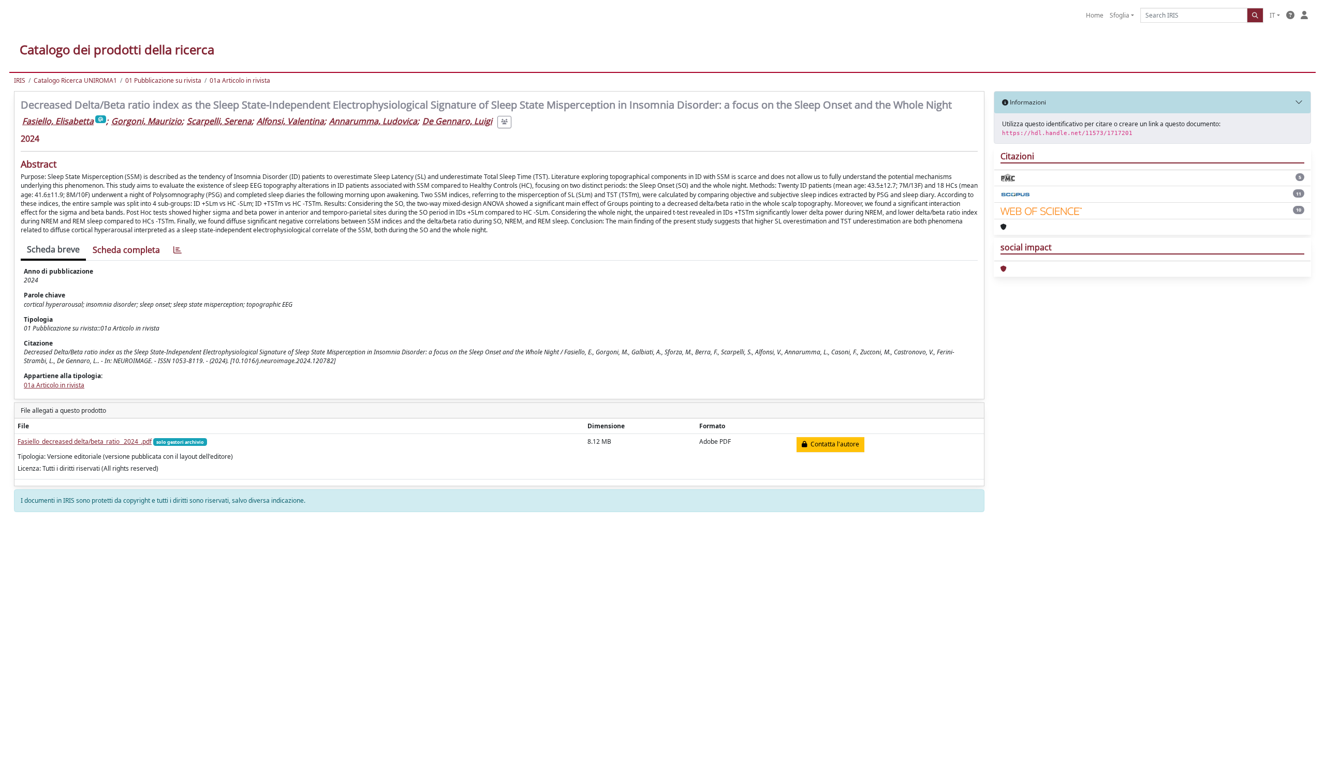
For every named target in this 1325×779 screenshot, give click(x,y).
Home (1094, 15)
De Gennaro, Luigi (457, 121)
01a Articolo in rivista (240, 80)
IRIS (19, 80)
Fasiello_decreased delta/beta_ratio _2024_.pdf (85, 441)
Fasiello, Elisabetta (58, 121)
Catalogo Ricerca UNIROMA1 (75, 80)
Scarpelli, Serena (219, 121)
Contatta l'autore (833, 444)
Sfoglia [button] (1119, 15)
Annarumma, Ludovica (373, 121)
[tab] (177, 250)
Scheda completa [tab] (126, 250)
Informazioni (1027, 102)
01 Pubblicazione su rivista (163, 80)
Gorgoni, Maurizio (146, 121)
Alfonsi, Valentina (290, 121)
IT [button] (1272, 15)
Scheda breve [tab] (53, 249)
